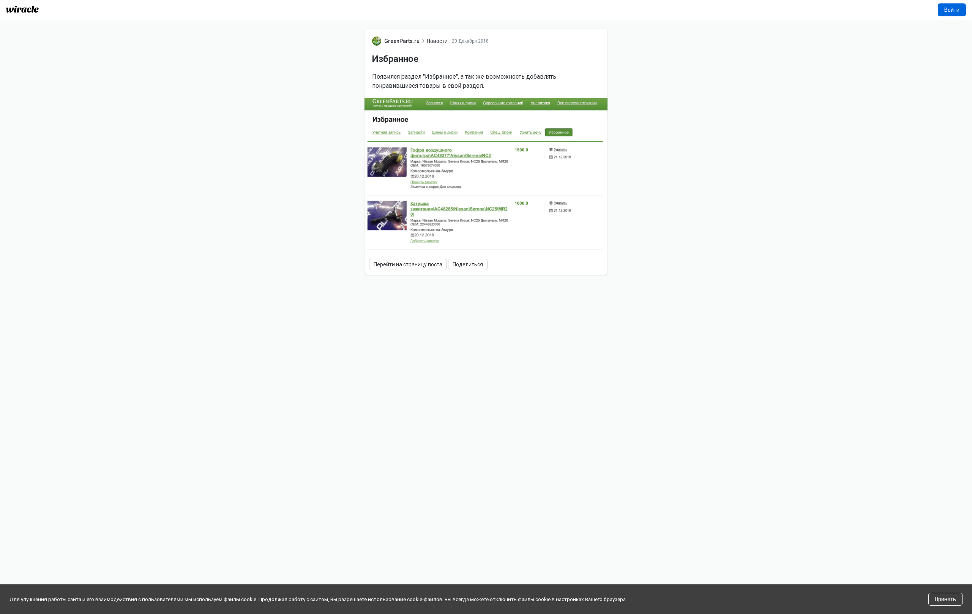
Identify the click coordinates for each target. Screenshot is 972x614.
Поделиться (468, 264)
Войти (951, 10)
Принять (945, 599)
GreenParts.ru (402, 41)
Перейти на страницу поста (408, 264)
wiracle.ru (22, 9)
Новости (437, 41)
